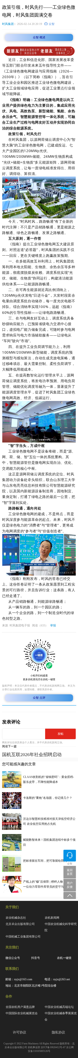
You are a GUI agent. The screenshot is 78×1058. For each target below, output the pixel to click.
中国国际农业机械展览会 (22, 1013)
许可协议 (19, 1032)
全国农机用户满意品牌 (20, 1007)
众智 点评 (39, 697)
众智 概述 (39, 37)
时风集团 (8, 24)
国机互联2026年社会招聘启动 (32, 754)
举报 (53, 625)
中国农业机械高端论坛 (59, 1007)
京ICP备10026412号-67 (53, 1047)
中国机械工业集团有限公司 (23, 936)
